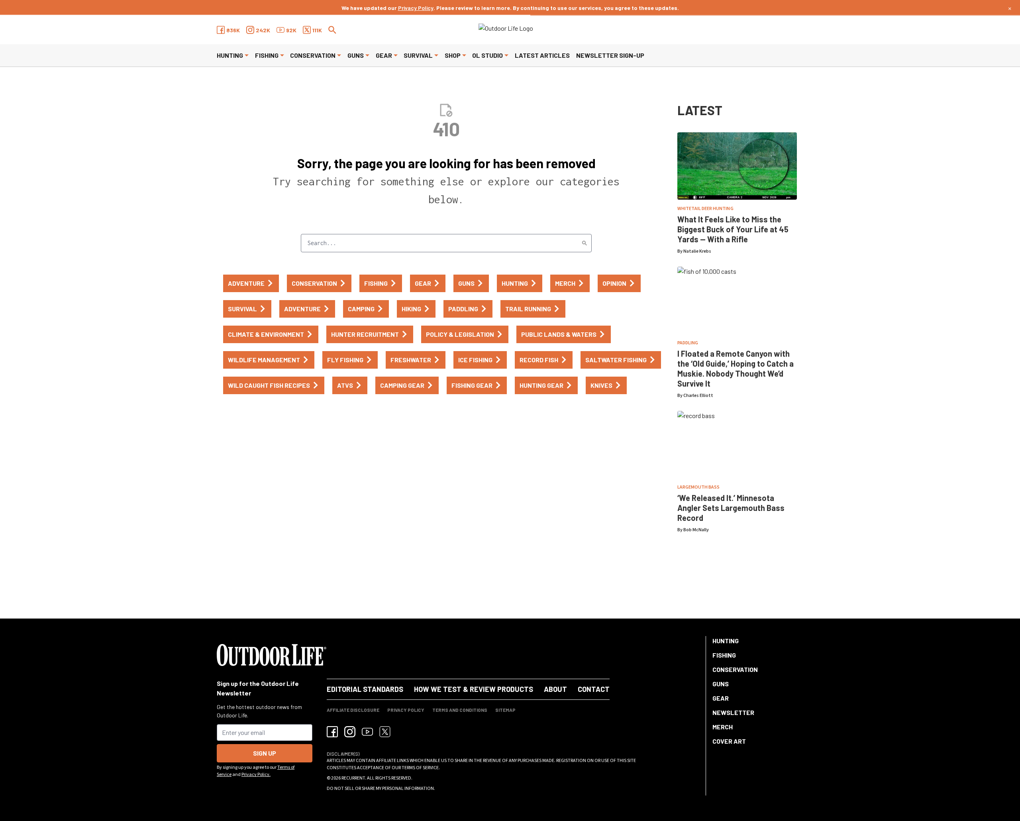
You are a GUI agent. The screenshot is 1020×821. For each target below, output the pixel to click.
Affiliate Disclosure (353, 710)
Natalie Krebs (697, 251)
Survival (418, 55)
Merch (722, 727)
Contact (594, 689)
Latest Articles (542, 55)
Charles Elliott (698, 395)
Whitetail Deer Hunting (705, 208)
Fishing (267, 55)
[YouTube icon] (367, 731)
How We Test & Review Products (473, 689)
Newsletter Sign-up (610, 55)
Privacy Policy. (256, 774)
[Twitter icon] (384, 731)
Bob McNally (696, 529)
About (555, 689)
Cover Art (729, 741)
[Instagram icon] (349, 731)
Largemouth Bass (698, 487)
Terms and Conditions (459, 710)
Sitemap (505, 710)
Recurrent (353, 778)
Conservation (312, 55)
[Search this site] (332, 30)
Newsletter (733, 712)
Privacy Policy (416, 7)
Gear (384, 55)
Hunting (230, 55)
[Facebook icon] (332, 731)
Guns (355, 55)
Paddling (687, 343)
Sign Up (264, 753)
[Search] (584, 243)
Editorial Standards (365, 689)
